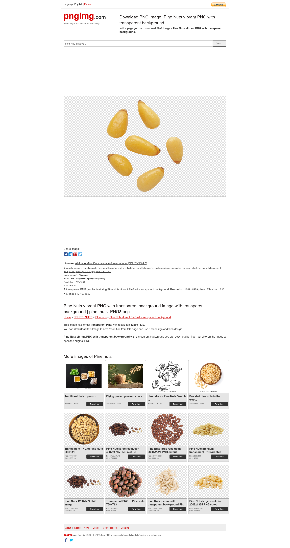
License (78, 527)
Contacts (125, 527)
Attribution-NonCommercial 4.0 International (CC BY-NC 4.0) (111, 263)
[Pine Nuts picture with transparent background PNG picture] (167, 482)
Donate (96, 527)
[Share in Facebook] (66, 254)
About (68, 527)
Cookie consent (110, 527)
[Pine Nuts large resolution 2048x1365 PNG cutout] (208, 482)
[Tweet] (80, 254)
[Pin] (75, 254)
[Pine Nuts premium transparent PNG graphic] (209, 429)
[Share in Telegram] (70, 254)
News (86, 527)
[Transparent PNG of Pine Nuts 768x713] (125, 481)
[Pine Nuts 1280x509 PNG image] (84, 482)
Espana (87, 4)
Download (95, 404)
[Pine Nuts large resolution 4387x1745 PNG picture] (125, 429)
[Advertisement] (145, 72)
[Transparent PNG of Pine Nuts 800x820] (83, 429)
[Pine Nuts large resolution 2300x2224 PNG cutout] (167, 429)
